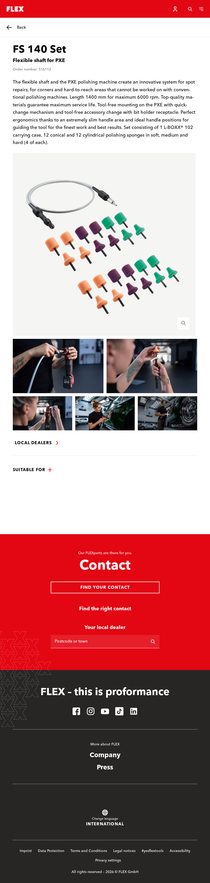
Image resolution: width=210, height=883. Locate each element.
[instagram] (90, 711)
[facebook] (76, 711)
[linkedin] (134, 711)
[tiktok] (119, 711)
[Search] (190, 9)
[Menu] (201, 9)
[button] (32, 470)
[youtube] (105, 711)
